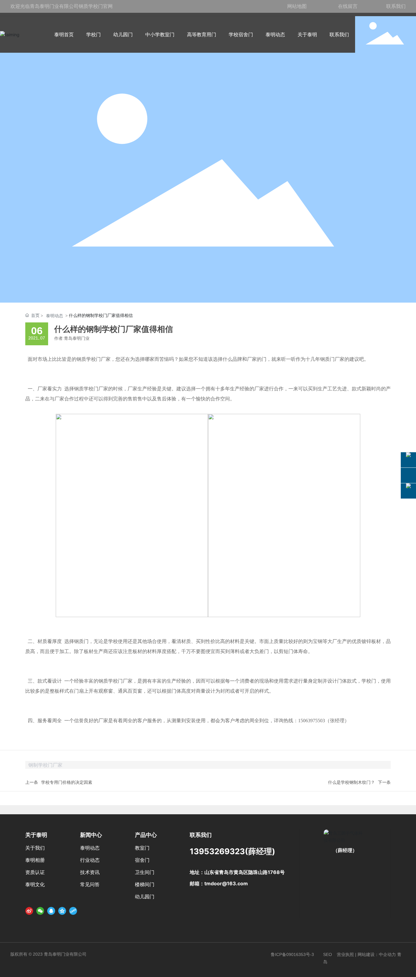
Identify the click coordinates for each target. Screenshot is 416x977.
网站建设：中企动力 (377, 954)
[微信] (40, 911)
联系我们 (396, 6)
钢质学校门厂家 (93, 359)
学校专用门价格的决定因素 (66, 782)
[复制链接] (73, 911)
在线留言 (348, 6)
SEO (327, 954)
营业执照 (345, 954)
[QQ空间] (62, 911)
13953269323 (217, 851)
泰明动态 (54, 315)
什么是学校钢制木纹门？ (351, 782)
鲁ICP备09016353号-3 (292, 954)
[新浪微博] (29, 911)
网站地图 (297, 6)
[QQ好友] (51, 911)
